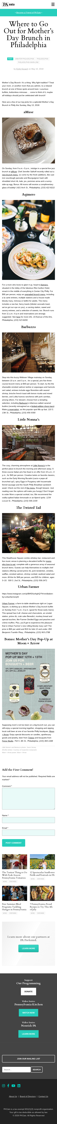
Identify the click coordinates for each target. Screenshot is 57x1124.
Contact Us (43, 1096)
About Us (13, 1096)
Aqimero (28, 194)
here (18, 317)
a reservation (13, 409)
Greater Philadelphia (24, 59)
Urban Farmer (28, 586)
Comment (7, 786)
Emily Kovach (22, 69)
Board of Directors (28, 1096)
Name (5, 815)
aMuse (28, 112)
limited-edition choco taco (42, 406)
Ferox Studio (7, 741)
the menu (31, 488)
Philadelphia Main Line (28, 62)
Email (5, 828)
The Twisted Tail (28, 507)
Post (10, 59)
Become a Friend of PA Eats (28, 12)
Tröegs (31, 738)
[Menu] (53, 4)
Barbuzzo (28, 327)
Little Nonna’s (28, 419)
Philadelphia (42, 59)
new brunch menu (10, 175)
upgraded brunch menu (35, 294)
